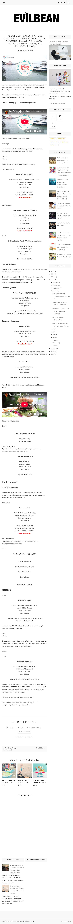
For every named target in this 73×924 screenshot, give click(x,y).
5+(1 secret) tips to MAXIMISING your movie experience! (63, 160)
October (55, 285)
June (54, 332)
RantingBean (54, 145)
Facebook (52, 119)
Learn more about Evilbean (57, 103)
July (54, 329)
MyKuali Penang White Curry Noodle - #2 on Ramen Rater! (64, 247)
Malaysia (23, 737)
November (56, 282)
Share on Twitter (35, 727)
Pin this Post (25, 732)
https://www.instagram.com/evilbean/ (20, 705)
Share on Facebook (16, 727)
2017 (52, 277)
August (55, 291)
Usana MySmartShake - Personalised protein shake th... (61, 296)
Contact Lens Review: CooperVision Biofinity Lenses (63, 205)
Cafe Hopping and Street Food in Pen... (8, 782)
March (55, 340)
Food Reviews (61, 138)
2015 (52, 348)
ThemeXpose (18, 921)
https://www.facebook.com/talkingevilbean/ (25, 702)
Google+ (53, 126)
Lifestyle (52, 138)
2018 (52, 274)
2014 (52, 351)
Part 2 (5, 159)
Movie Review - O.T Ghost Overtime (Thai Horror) (63, 215)
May (54, 334)
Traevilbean (30, 737)
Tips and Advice (54, 141)
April (54, 337)
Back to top (65, 921)
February (55, 343)
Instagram (60, 119)
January (55, 345)
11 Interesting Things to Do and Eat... (39, 782)
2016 (52, 279)
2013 (52, 354)
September (56, 288)
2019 (52, 271)
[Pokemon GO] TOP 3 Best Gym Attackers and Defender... (60, 311)
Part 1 (5, 156)
